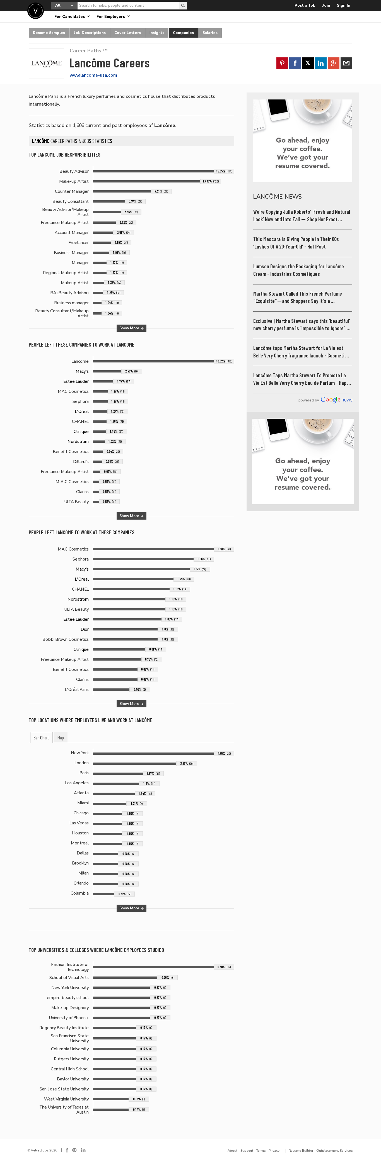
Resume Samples (49, 33)
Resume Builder (301, 1151)
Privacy (274, 1151)
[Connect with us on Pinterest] (74, 1150)
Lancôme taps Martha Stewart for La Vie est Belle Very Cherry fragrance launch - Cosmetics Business (301, 352)
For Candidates (70, 16)
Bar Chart (41, 737)
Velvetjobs (35, 11)
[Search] (183, 5)
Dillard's (81, 461)
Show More (129, 328)
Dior (85, 629)
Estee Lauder (76, 381)
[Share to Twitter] (308, 63)
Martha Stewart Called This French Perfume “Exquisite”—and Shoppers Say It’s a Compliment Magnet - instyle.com (297, 298)
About (232, 1151)
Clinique (81, 431)
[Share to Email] (346, 63)
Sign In (343, 5)
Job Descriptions (90, 33)
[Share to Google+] (333, 63)
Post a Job (305, 5)
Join (326, 5)
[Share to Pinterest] (282, 63)
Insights (156, 33)
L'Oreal (82, 411)
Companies (183, 33)
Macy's (82, 371)
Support (246, 1151)
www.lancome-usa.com (93, 75)
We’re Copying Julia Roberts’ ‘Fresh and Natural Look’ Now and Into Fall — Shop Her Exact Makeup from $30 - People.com (301, 216)
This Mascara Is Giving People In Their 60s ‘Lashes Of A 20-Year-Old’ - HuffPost (296, 243)
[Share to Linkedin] (321, 63)
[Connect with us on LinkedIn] (83, 1150)
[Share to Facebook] (295, 63)
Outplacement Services (334, 1151)
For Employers (111, 16)
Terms (261, 1151)
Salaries (210, 33)
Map (60, 737)
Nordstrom (78, 441)
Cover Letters (127, 33)
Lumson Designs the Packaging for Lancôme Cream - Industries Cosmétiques (298, 270)
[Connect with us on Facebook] (67, 1150)
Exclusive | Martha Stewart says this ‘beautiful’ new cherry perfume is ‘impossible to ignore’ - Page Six (301, 325)
